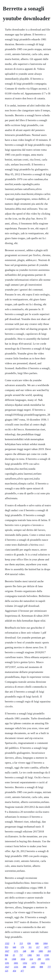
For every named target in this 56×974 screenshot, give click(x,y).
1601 (16, 963)
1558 (46, 955)
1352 (25, 963)
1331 (16, 967)
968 (6, 955)
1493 (33, 967)
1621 (43, 963)
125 (6, 971)
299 (39, 959)
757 (21, 955)
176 (22, 947)
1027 (7, 951)
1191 (47, 959)
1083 (41, 951)
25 (14, 955)
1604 (45, 943)
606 (37, 943)
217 (38, 947)
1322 (7, 943)
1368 (14, 959)
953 (6, 947)
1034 (23, 959)
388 (24, 967)
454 (14, 971)
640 (14, 947)
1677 (46, 947)
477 (22, 971)
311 (30, 947)
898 (41, 967)
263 (49, 951)
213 (21, 943)
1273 (34, 963)
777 (49, 967)
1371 (16, 951)
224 (31, 959)
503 (38, 955)
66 (6, 959)
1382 (29, 955)
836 (29, 943)
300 (32, 951)
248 (24, 951)
